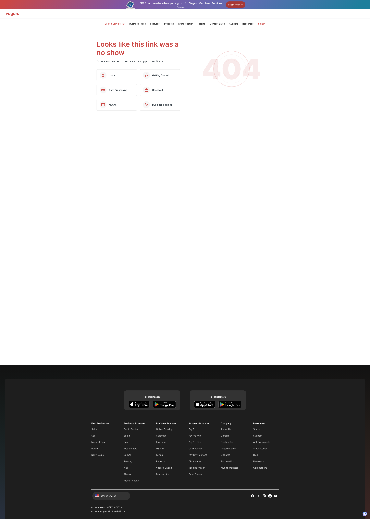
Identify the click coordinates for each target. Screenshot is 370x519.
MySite (160, 448)
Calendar (161, 435)
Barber (95, 448)
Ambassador (260, 448)
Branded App (163, 474)
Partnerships (228, 461)
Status (256, 429)
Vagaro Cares (228, 448)
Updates (225, 454)
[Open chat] (364, 513)
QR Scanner (194, 461)
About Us (226, 429)
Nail (126, 467)
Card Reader (195, 448)
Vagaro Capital (164, 467)
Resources (248, 23)
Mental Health (131, 480)
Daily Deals (97, 454)
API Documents (261, 442)
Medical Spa (98, 442)
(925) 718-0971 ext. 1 (116, 507)
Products (169, 24)
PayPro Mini (194, 435)
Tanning (128, 461)
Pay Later (161, 442)
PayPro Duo (194, 442)
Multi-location (185, 23)
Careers (225, 435)
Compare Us (260, 467)
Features (155, 23)
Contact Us (227, 442)
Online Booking (164, 429)
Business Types (137, 23)
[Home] (12, 14)
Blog (255, 454)
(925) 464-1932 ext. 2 (119, 511)
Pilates (127, 474)
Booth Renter (131, 429)
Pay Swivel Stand (197, 454)
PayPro (192, 429)
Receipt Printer (196, 467)
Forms (159, 454)
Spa (93, 435)
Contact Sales (217, 23)
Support (233, 23)
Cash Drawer (195, 474)
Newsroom (259, 461)
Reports (160, 461)
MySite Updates (229, 467)
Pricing (201, 23)
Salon (94, 429)
